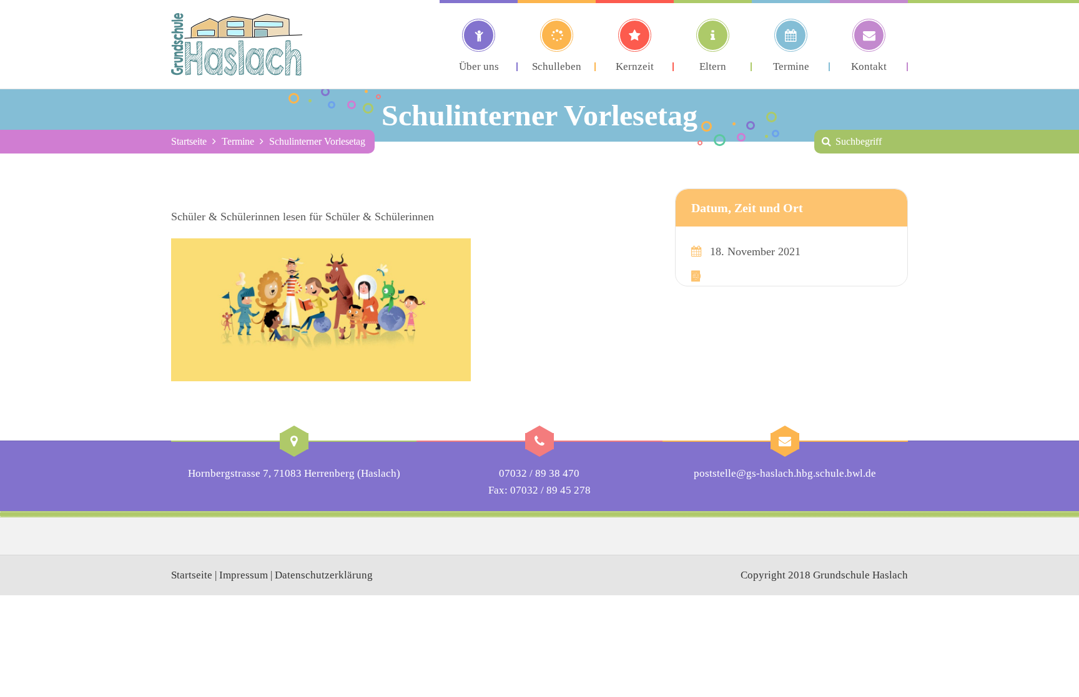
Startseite (189, 141)
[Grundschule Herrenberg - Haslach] (236, 44)
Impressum (243, 575)
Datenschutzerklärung (324, 575)
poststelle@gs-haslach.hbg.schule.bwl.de (785, 473)
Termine (238, 141)
